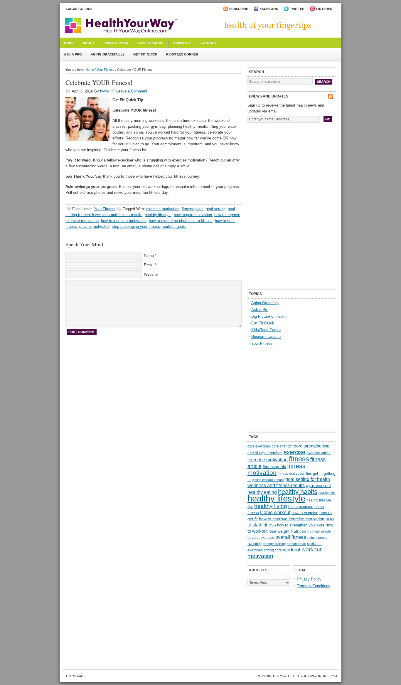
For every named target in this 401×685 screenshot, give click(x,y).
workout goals (174, 226)
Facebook (269, 9)
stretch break (296, 544)
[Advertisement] (291, 166)
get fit (318, 473)
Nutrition (298, 531)
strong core (273, 550)
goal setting (215, 209)
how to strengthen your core (300, 525)
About (89, 43)
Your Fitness (105, 69)
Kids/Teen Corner (182, 54)
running (254, 543)
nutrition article (319, 531)
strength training (274, 544)
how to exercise (305, 513)
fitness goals (192, 209)
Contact (208, 43)
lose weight (279, 531)
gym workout (318, 485)
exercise (294, 452)
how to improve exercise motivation (291, 518)
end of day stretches (264, 453)
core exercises (259, 446)
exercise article (318, 453)
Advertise (182, 43)
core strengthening (311, 446)
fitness (299, 459)
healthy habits (297, 491)
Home (69, 43)
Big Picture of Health (269, 316)
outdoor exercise (260, 538)
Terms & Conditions (313, 586)
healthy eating (262, 492)
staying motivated (94, 226)
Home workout (275, 512)
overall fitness (290, 537)
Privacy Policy (309, 579)
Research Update (266, 336)
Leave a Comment (131, 91)
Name (149, 255)
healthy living (270, 506)
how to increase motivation (123, 220)
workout (291, 550)
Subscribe (238, 9)
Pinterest (325, 9)
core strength (282, 446)
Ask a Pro (73, 54)
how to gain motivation (193, 215)
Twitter (297, 9)
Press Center (116, 43)
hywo (104, 91)
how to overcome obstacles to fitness (181, 220)
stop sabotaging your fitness (136, 226)
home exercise (300, 506)
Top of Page (75, 676)
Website (151, 274)
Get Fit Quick (145, 54)
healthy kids (327, 492)
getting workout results (268, 480)
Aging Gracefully (107, 54)
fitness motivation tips (295, 474)
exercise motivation (162, 209)
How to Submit (150, 43)
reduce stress (317, 537)
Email (149, 265)
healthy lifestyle (158, 215)
